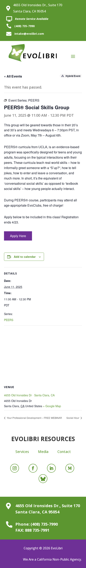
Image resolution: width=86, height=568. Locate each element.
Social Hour (73, 417)
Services (22, 451)
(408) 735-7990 (24, 26)
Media (43, 451)
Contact (64, 451)
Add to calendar (25, 257)
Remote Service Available (31, 19)
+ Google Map (52, 406)
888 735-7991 (37, 530)
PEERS (8, 320)
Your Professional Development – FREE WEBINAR (34, 417)
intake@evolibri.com (29, 34)
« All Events (13, 76)
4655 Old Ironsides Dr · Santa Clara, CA (29, 395)
